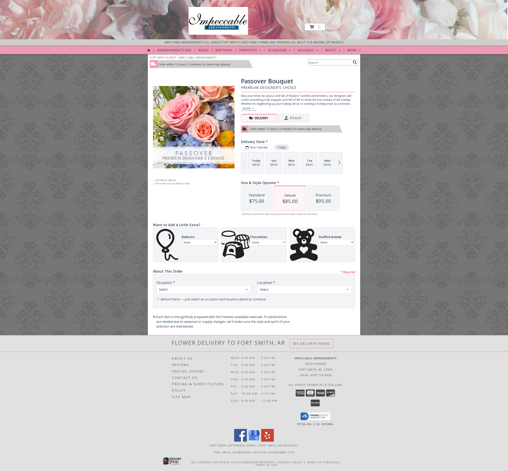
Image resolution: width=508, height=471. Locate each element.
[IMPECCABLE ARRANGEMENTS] (218, 34)
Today (282, 147)
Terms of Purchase (323, 462)
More (352, 50)
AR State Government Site (274, 452)
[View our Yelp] (267, 440)
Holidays (305, 50)
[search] (355, 62)
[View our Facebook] (240, 440)
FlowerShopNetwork (257, 462)
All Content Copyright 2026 (214, 462)
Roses (203, 50)
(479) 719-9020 (315, 13)
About (331, 50)
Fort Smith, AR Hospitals (279, 445)
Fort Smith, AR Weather (232, 452)
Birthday (223, 50)
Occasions (277, 50)
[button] (314, 27)
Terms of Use (266, 465)
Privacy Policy (290, 462)
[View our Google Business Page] (254, 440)
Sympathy (248, 50)
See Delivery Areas (311, 343)
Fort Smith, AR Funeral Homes (233, 445)
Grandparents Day (174, 50)
